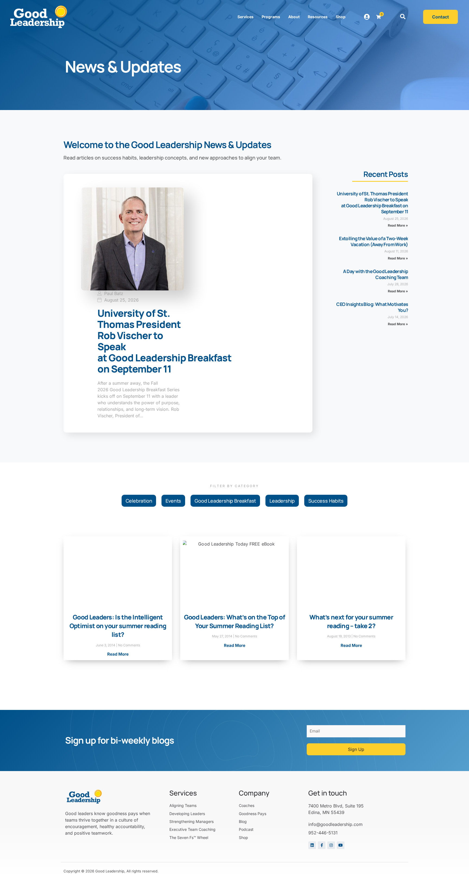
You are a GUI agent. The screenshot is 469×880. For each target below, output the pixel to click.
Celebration (139, 500)
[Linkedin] (312, 845)
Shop (341, 16)
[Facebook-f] (321, 845)
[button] (402, 16)
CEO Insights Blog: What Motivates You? (372, 307)
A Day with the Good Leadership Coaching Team (375, 274)
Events (173, 500)
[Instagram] (331, 845)
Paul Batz (113, 293)
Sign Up (356, 749)
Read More (118, 654)
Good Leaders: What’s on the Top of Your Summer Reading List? (234, 621)
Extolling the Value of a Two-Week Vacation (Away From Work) (373, 241)
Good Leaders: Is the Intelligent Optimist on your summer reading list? (117, 626)
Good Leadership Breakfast (225, 500)
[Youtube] (340, 845)
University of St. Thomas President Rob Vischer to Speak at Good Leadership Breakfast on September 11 (372, 202)
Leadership (282, 500)
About (294, 16)
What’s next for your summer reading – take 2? (351, 621)
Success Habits (325, 500)
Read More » (398, 225)
